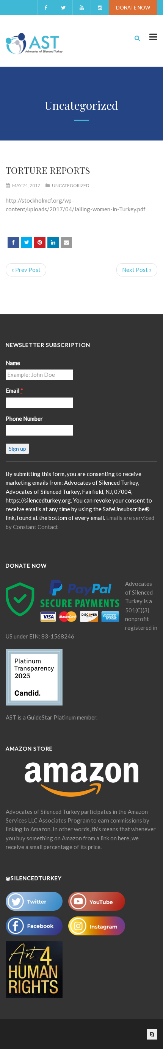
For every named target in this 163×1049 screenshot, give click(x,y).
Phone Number (24, 418)
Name (13, 362)
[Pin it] (39, 242)
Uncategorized (70, 185)
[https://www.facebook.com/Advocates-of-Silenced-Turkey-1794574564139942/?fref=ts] (13, 242)
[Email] (66, 242)
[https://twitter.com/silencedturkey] (26, 242)
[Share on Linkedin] (53, 242)
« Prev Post (26, 269)
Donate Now (133, 8)
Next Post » (137, 269)
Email (14, 390)
